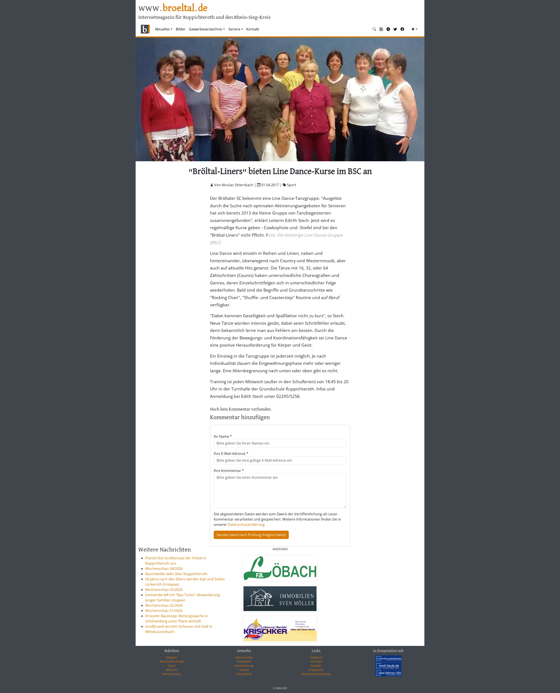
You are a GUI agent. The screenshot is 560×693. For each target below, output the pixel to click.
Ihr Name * (223, 436)
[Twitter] (395, 29)
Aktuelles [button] (162, 29)
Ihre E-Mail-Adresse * (231, 453)
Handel (244, 670)
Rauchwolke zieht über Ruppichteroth (176, 573)
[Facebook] (402, 29)
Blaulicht (171, 670)
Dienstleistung (244, 666)
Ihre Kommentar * (229, 470)
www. (173, 8)
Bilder (181, 29)
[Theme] (414, 29)
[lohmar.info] (388, 673)
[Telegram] (388, 29)
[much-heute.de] (388, 666)
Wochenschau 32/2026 (164, 605)
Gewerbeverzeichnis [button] (205, 29)
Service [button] (234, 29)
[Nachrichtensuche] (374, 29)
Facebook (316, 657)
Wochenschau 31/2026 (164, 610)
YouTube (316, 661)
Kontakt (252, 29)
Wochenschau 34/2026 (164, 568)
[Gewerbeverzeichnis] (280, 568)
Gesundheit (244, 674)
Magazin (171, 657)
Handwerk (244, 661)
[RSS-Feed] (381, 29)
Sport (171, 666)
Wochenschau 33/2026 (164, 589)
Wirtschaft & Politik (171, 661)
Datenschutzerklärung (246, 524)
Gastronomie (243, 657)
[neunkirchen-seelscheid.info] (388, 658)
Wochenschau (172, 674)
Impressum (316, 670)
